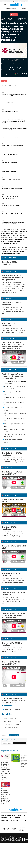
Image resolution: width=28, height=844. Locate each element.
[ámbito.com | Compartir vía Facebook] (20, 74)
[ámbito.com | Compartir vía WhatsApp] (17, 74)
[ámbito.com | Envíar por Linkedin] (24, 74)
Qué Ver (19, 1)
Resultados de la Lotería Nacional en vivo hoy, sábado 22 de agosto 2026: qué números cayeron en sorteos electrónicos (5, 770)
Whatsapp (21, 809)
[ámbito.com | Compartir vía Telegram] (26, 74)
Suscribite (19, 743)
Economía (23, 8)
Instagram (9, 809)
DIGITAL (6, 829)
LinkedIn (13, 809)
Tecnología (12, 1)
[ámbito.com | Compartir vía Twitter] (22, 74)
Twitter (2, 809)
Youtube (17, 809)
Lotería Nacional (14, 735)
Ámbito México (3, 19)
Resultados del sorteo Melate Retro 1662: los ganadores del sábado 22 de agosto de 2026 (5, 797)
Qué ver (23, 820)
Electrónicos (5, 760)
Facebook (5, 809)
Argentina (4, 823)
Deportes (4, 820)
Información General (11, 19)
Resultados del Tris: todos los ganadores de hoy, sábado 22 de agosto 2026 (24, 761)
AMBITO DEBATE (22, 829)
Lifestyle (17, 818)
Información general (11, 8)
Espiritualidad (6, 818)
